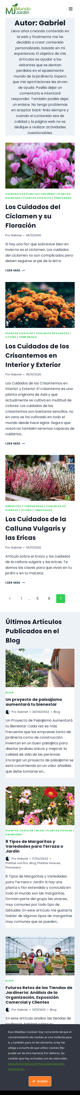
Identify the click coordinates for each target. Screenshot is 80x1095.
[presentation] (40, 166)
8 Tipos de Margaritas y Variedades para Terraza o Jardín (34, 846)
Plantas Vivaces (59, 830)
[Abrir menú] (70, 8)
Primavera (14, 834)
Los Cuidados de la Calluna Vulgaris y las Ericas (35, 528)
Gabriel (16, 235)
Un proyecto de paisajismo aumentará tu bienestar (34, 702)
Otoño (10, 337)
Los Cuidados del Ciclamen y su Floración (32, 216)
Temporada (63, 198)
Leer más (15, 270)
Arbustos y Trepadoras (24, 506)
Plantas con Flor (37, 198)
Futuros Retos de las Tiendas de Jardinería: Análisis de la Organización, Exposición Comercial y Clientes (39, 995)
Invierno (48, 194)
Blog (10, 692)
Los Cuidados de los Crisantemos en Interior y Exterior (37, 355)
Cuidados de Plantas (22, 194)
